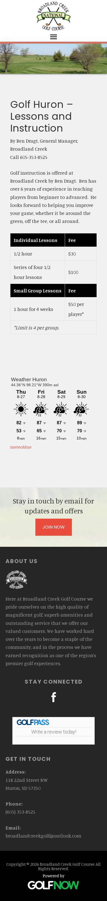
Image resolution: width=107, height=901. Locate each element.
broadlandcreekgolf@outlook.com (43, 836)
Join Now (54, 527)
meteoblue (21, 447)
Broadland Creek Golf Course (53, 16)
